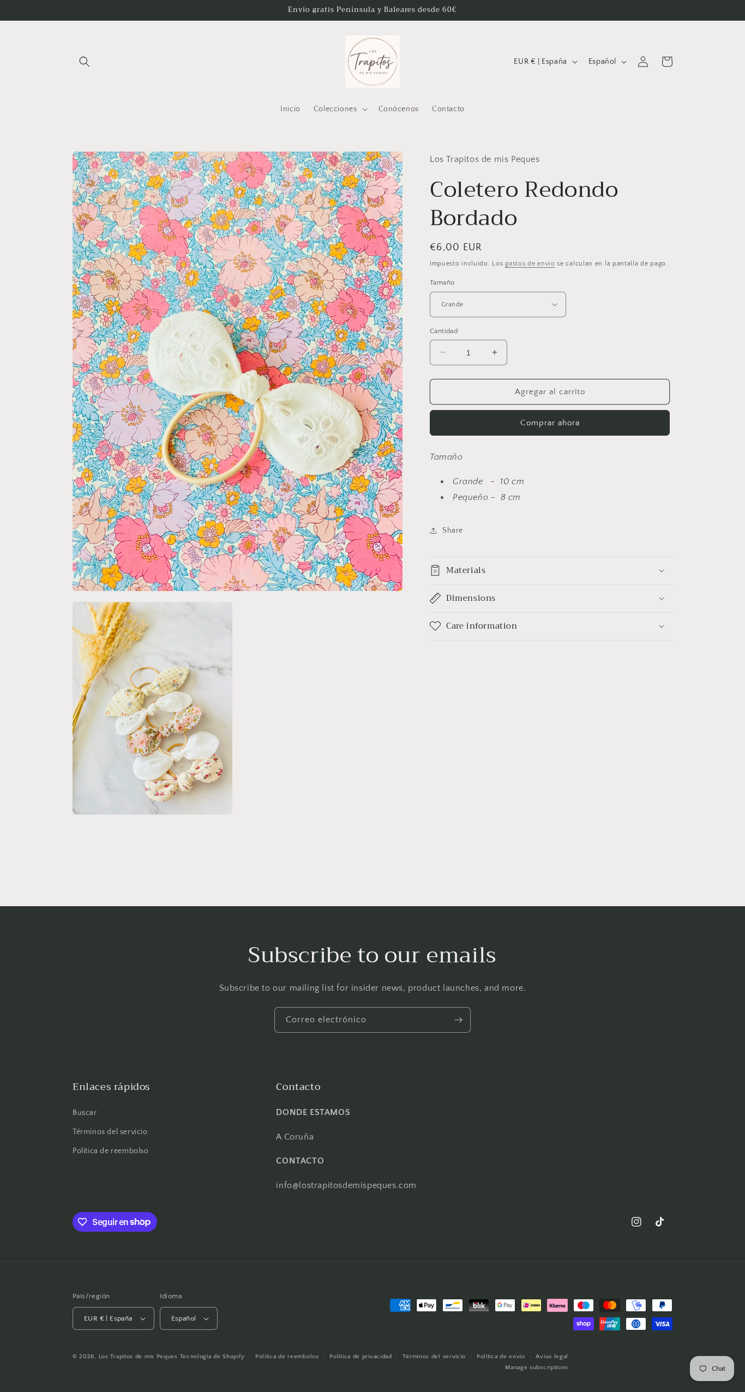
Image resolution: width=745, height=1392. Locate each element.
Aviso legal (552, 1356)
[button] (85, 62)
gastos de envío (530, 263)
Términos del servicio (110, 1132)
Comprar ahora (550, 422)
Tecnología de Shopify (212, 1356)
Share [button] (452, 530)
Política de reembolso (111, 1151)
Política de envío (501, 1356)
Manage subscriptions (536, 1367)
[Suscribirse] (458, 1020)
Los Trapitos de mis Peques (138, 1356)
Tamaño (442, 282)
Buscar (85, 1112)
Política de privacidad (360, 1356)
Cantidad (444, 330)
